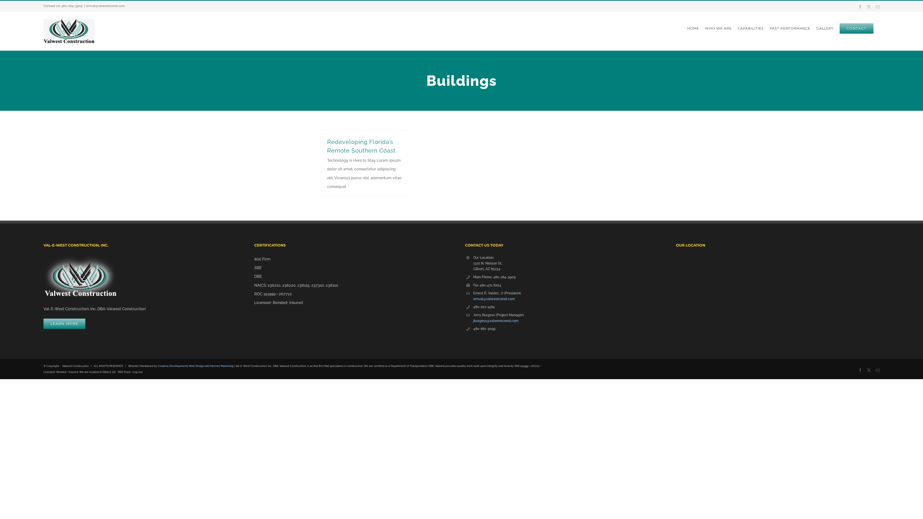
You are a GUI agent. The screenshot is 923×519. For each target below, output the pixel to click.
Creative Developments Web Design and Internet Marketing (195, 366)
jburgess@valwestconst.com (495, 321)
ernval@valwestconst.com (105, 6)
